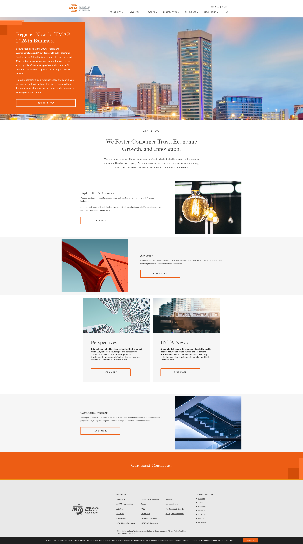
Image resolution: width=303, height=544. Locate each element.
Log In (224, 7)
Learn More (100, 220)
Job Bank (119, 509)
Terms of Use (130, 533)
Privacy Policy (173, 531)
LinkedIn (201, 499)
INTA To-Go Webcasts (149, 523)
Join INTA (215, 7)
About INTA (115, 12)
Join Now (169, 499)
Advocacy (134, 12)
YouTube (201, 514)
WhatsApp (202, 522)
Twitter (200, 503)
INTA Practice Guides (149, 518)
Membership (210, 12)
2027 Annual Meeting (124, 504)
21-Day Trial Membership (175, 514)
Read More (111, 372)
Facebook (202, 507)
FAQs (143, 509)
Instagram (202, 510)
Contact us (161, 465)
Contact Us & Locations (150, 499)
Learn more (182, 167)
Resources (190, 12)
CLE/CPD (120, 514)
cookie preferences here (171, 540)
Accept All (250, 540)
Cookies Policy (213, 540)
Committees (121, 518)
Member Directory (172, 504)
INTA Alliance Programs (125, 523)
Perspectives (170, 12)
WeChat (201, 518)
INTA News (174, 342)
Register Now (46, 103)
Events (151, 12)
